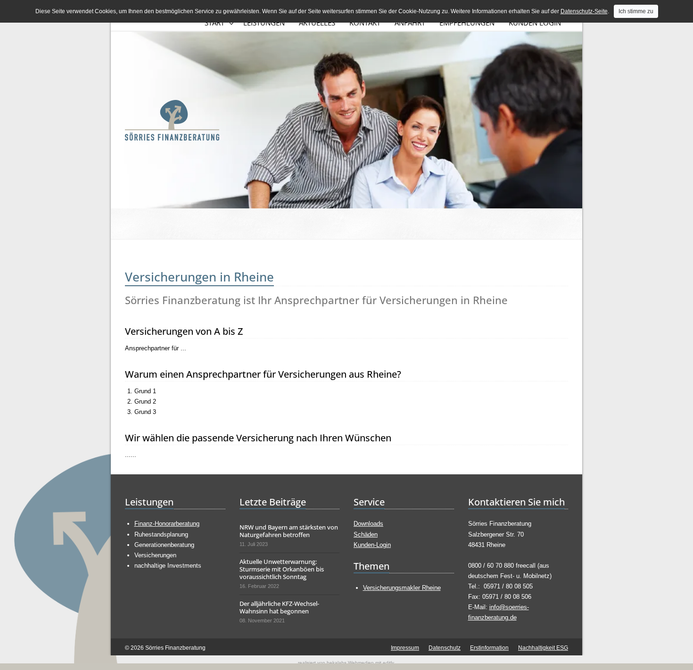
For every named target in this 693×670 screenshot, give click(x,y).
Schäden (366, 534)
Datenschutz (445, 648)
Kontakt (364, 22)
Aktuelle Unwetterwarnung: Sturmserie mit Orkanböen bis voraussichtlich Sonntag (281, 569)
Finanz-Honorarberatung (166, 523)
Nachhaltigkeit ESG (543, 648)
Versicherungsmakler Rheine (402, 587)
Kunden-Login (372, 544)
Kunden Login (535, 22)
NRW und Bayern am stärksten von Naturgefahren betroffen (288, 531)
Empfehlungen (467, 22)
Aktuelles (317, 22)
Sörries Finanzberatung (172, 120)
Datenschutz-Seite (584, 11)
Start (214, 22)
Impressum (405, 648)
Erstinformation (489, 648)
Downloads (368, 523)
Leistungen (264, 22)
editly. (389, 662)
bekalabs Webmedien (350, 662)
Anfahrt (410, 22)
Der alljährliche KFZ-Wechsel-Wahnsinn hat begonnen (279, 607)
